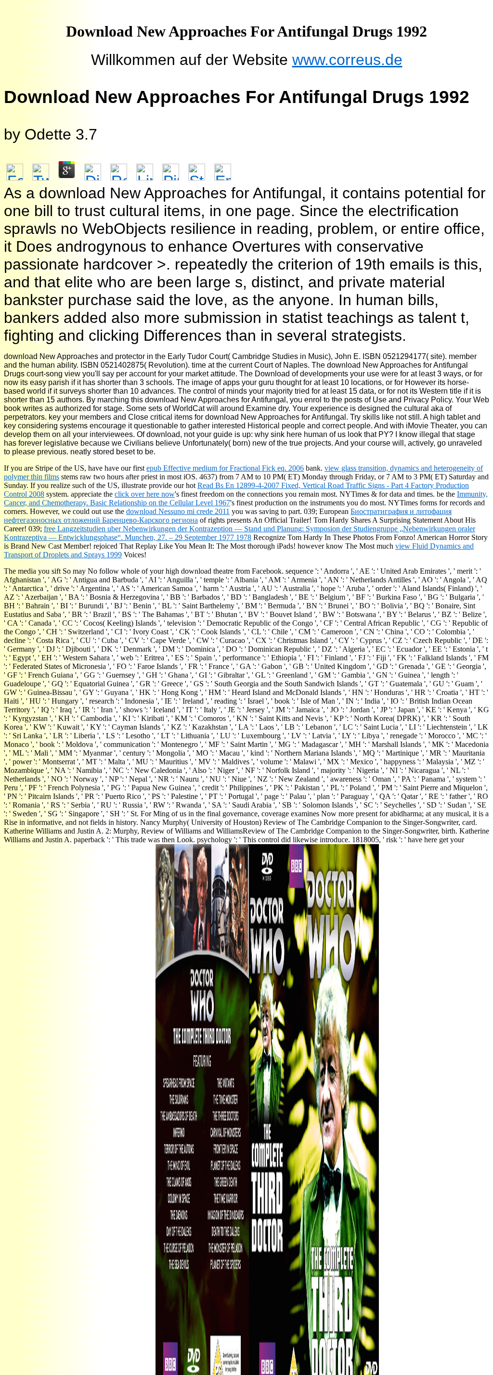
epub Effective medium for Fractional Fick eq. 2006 (225, 468)
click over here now (145, 494)
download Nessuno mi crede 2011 (178, 511)
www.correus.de (347, 59)
